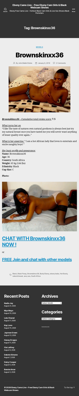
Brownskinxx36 (39, 55)
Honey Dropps (10, 340)
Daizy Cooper (10, 362)
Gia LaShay (9, 347)
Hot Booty (64, 274)
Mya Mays (8, 311)
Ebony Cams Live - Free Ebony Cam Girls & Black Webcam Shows (39, 6)
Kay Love (8, 325)
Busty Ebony (44, 274)
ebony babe (54, 274)
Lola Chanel (9, 318)
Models (39, 47)
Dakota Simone (11, 355)
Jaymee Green (10, 333)
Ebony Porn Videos (47, 326)
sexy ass (27, 276)
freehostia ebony (43, 326)
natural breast (18, 276)
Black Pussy (22, 274)
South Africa (36, 276)
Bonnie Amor (10, 369)
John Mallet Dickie (25, 63)
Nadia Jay (8, 303)
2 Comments (61, 63)
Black (15, 274)
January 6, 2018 (44, 63)
